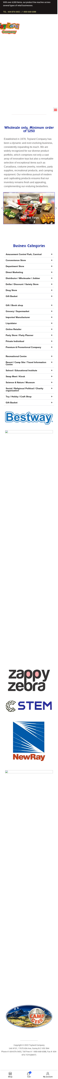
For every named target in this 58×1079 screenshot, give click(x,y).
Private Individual (15, 341)
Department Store (15, 266)
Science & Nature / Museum (20, 382)
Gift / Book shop (14, 305)
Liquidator (11, 323)
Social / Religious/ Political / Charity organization (24, 389)
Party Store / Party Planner (19, 335)
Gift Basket (11, 296)
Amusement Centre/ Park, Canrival (24, 254)
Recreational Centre (16, 356)
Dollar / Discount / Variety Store (22, 284)
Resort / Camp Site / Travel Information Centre (26, 363)
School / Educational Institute (21, 370)
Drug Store (11, 290)
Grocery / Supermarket (17, 311)
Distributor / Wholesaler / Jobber (23, 278)
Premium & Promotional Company (23, 347)
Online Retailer (13, 329)
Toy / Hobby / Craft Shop (19, 396)
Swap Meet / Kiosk (15, 376)
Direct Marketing (14, 272)
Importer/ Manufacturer (18, 317)
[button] (55, 109)
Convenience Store (16, 260)
